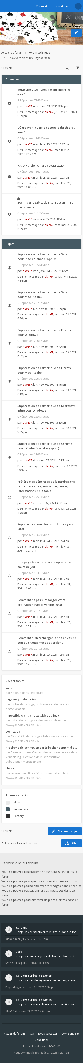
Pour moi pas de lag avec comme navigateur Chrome (47, 980)
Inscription (63, 6)
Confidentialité (70, 1034)
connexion (13, 731)
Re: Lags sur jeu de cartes (34, 976)
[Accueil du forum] (4, 5)
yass (9, 688)
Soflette (10, 963)
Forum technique (39, 52)
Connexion (43, 6)
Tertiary (19, 816)
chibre (10, 768)
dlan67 (27, 106)
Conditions (41, 1040)
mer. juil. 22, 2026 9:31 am (31, 939)
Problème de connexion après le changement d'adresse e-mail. (41, 748)
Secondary (21, 809)
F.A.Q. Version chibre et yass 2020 (41, 24)
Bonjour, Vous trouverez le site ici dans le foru (47, 932)
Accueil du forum (12, 52)
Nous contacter (47, 1034)
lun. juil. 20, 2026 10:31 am (32, 963)
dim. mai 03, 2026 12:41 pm (32, 1011)
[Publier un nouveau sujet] (76, 33)
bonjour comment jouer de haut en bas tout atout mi (47, 956)
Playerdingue (13, 987)
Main (17, 802)
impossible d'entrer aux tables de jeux (32, 715)
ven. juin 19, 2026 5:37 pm (39, 987)
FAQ (31, 1034)
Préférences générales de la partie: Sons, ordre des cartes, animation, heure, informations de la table (46, 486)
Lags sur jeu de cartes (21, 699)
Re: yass (21, 927)
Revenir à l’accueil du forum (22, 843)
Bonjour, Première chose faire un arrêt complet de (47, 1004)
